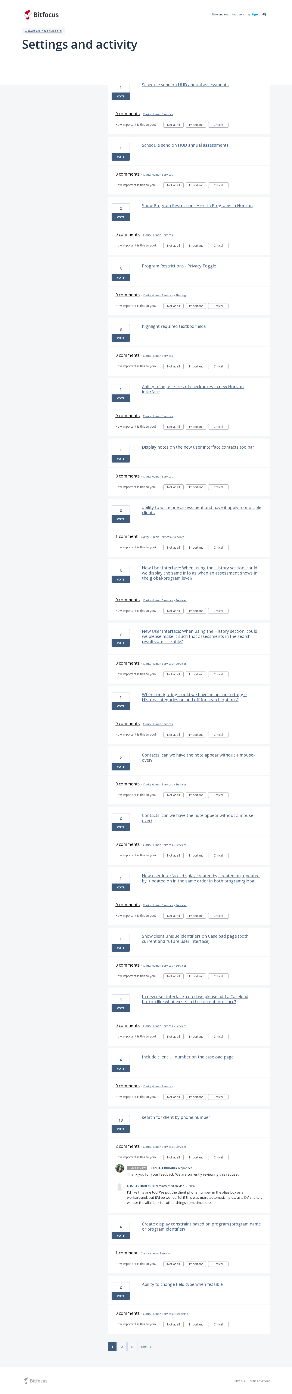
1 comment (126, 536)
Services (178, 537)
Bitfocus (239, 1381)
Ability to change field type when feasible (182, 1284)
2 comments (127, 1146)
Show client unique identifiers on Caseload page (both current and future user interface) (195, 938)
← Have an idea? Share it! (43, 31)
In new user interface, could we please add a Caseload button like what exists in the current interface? (195, 999)
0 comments (127, 113)
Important (197, 125)
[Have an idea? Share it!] (41, 14)
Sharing (180, 295)
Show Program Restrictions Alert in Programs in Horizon (197, 205)
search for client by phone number (176, 1117)
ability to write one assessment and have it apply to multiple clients (201, 509)
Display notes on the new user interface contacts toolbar (198, 447)
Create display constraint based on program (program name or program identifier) (201, 1226)
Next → (146, 1347)
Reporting (181, 1314)
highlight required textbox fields (174, 326)
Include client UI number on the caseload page (188, 1057)
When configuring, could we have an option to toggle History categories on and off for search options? (194, 697)
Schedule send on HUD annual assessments (185, 85)
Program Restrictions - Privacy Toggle (179, 266)
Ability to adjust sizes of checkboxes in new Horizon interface (193, 389)
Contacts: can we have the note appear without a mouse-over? (198, 757)
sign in (256, 14)
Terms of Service (259, 1381)
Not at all (175, 125)
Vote (120, 96)
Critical (221, 125)
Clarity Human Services (158, 114)
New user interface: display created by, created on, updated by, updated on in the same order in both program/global (201, 878)
